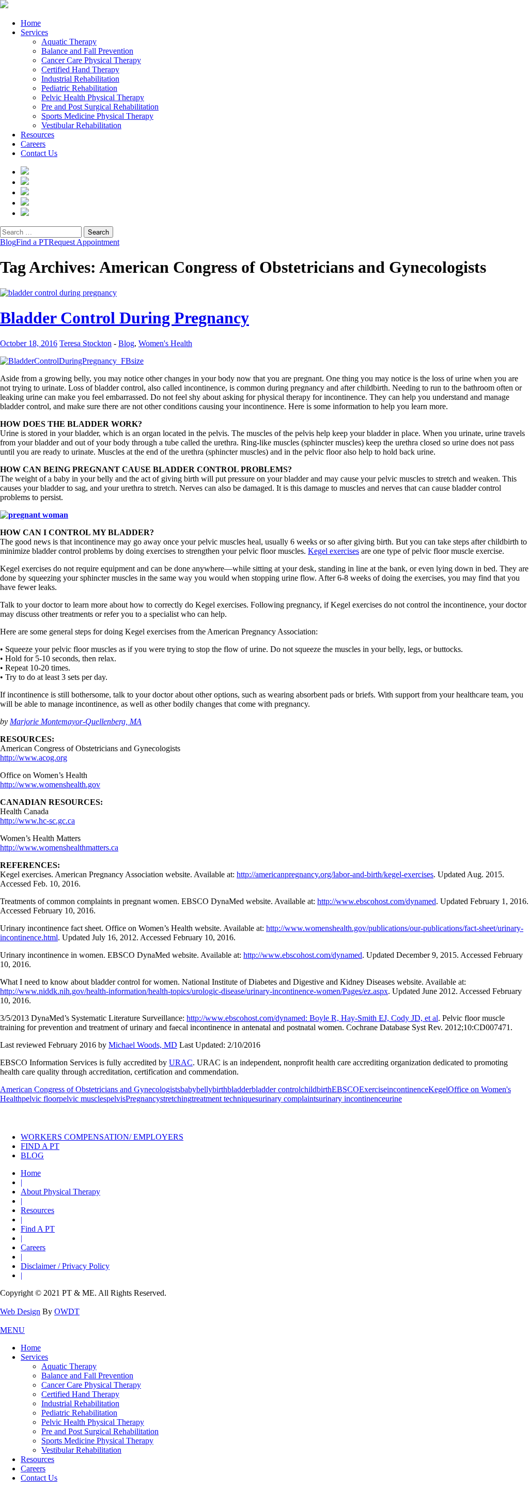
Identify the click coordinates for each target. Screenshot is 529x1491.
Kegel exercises (333, 551)
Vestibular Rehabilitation (81, 125)
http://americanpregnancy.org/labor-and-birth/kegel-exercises (335, 874)
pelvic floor (40, 1098)
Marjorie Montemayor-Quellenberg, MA (76, 721)
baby (188, 1089)
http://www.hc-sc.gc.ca (37, 820)
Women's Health (165, 343)
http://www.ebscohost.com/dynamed (376, 901)
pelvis (116, 1098)
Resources (37, 134)
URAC (181, 1062)
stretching (176, 1098)
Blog (8, 242)
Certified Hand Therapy (80, 69)
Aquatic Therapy (69, 41)
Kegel (438, 1089)
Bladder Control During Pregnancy (124, 317)
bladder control (276, 1089)
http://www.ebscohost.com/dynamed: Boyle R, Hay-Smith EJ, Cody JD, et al (312, 1018)
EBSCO (345, 1089)
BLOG (32, 1155)
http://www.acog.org (33, 757)
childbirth (316, 1089)
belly (204, 1089)
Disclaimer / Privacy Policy (65, 1266)
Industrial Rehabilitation (80, 78)
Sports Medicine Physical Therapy (97, 116)
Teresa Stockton (85, 343)
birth (219, 1089)
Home (31, 23)
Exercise (373, 1089)
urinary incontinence (352, 1098)
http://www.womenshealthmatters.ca (59, 847)
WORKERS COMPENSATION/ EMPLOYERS (102, 1136)
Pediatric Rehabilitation (79, 88)
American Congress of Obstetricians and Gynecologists (90, 1089)
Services (34, 32)
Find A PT (38, 1228)
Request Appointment (84, 242)
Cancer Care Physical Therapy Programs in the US (449, 1114)
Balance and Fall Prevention (87, 50)
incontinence (407, 1089)
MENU (12, 1330)
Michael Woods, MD (142, 1044)
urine (393, 1098)
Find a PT (32, 242)
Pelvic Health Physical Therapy (92, 97)
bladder (239, 1089)
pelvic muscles (82, 1098)
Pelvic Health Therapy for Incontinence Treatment (150, 1114)
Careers (33, 143)
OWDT (67, 1311)
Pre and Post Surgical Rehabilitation (100, 106)
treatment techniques (225, 1098)
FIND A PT (40, 1146)
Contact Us (39, 153)
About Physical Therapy (60, 1191)
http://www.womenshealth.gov (50, 784)
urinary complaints (288, 1098)
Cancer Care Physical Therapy (91, 60)
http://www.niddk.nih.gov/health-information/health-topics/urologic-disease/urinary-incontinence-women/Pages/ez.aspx (194, 991)
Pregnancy (143, 1098)
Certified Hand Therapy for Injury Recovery (299, 1114)
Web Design (20, 1311)
